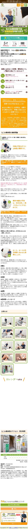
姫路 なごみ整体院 (13, 527)
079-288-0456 (14, 505)
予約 (15, 509)
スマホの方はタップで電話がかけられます (11, 523)
